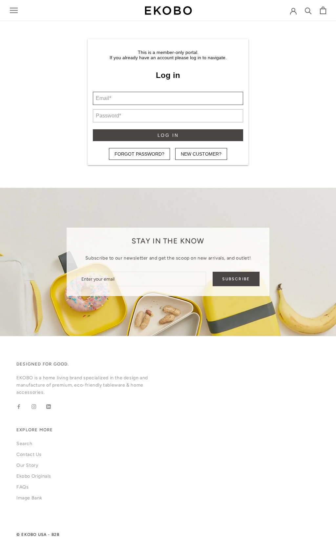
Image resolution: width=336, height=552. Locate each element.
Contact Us (29, 454)
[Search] (308, 10)
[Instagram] (34, 406)
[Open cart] (323, 10)
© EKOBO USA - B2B (37, 534)
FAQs (22, 487)
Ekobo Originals (33, 476)
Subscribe (236, 279)
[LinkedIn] (48, 406)
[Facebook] (18, 406)
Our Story (27, 465)
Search (24, 443)
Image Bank (29, 498)
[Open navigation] (14, 10)
